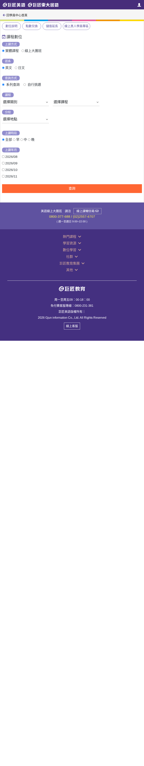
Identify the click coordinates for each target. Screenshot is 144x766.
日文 (21, 68)
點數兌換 (32, 26)
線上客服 (72, 326)
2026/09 (11, 163)
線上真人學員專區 (76, 26)
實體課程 (12, 51)
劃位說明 (11, 26)
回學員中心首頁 (16, 15)
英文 (8, 68)
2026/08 (11, 157)
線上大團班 (33, 51)
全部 (8, 140)
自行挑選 (34, 85)
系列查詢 (13, 85)
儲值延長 (52, 26)
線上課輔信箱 (85, 211)
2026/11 (11, 176)
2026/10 (11, 170)
